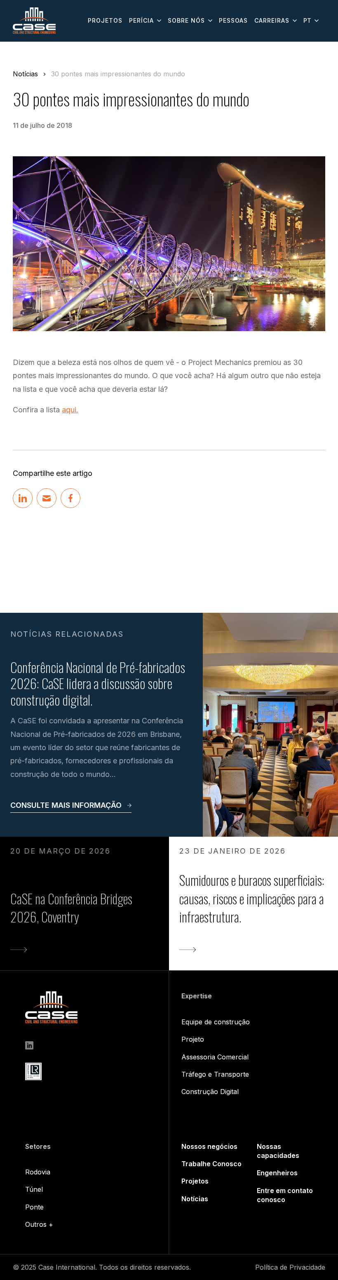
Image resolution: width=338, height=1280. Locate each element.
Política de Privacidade (290, 1267)
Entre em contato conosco (285, 1195)
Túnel (34, 1189)
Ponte (34, 1207)
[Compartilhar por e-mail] (46, 498)
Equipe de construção (215, 1022)
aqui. (70, 409)
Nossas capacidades (278, 1151)
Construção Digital (210, 1091)
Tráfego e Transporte (215, 1074)
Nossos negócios (209, 1146)
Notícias (25, 74)
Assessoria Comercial (215, 1057)
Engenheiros (277, 1173)
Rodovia (37, 1172)
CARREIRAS (271, 21)
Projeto (192, 1039)
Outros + (39, 1224)
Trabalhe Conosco (211, 1164)
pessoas (233, 20)
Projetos (195, 1181)
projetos (105, 20)
